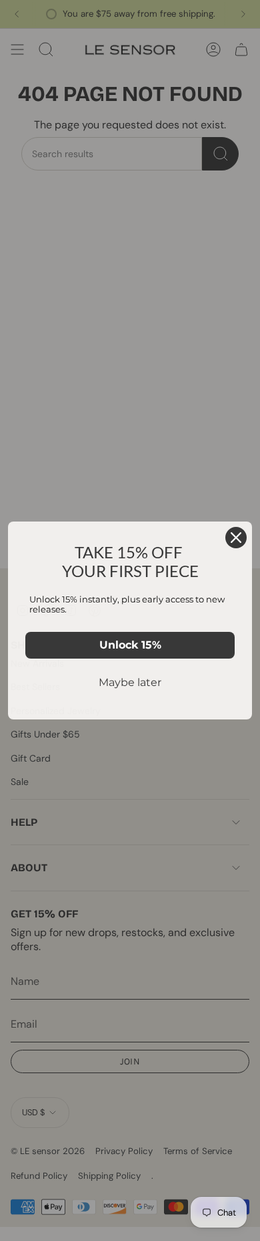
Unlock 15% (130, 645)
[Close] (236, 538)
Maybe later (130, 682)
